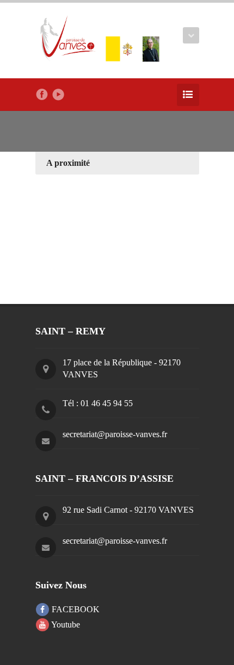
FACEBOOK (75, 609)
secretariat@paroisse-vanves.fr (115, 434)
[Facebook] (41, 94)
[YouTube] (58, 94)
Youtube (65, 624)
